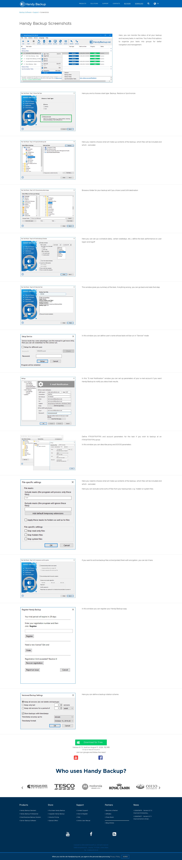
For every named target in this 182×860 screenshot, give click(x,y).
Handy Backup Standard (28, 810)
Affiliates (108, 814)
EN (158, 3)
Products (82, 3)
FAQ (78, 817)
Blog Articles (109, 823)
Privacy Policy (115, 856)
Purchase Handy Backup (56, 810)
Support (105, 3)
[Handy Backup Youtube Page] (68, 834)
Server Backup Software (28, 820)
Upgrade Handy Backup (56, 814)
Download (139, 3)
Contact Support (82, 810)
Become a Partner (111, 810)
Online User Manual (83, 820)
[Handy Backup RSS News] (114, 834)
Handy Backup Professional (29, 814)
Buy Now (127, 3)
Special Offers (53, 820)
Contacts (116, 3)
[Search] (148, 4)
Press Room (109, 817)
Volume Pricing (53, 817)
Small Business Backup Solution (30, 817)
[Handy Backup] (34, 4)
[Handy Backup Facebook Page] (91, 834)
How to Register (82, 814)
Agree (125, 856)
